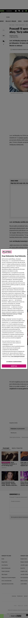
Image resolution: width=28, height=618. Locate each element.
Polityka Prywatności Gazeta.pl (9, 313)
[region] (14, 309)
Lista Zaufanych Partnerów (18, 356)
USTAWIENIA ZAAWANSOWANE (14, 361)
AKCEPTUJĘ (14, 366)
